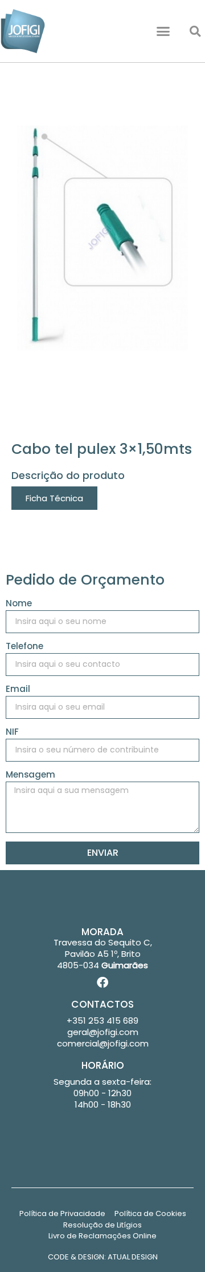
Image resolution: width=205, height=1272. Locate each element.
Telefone (24, 647)
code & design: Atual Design (103, 1256)
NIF (12, 732)
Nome (19, 604)
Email (18, 690)
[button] (163, 31)
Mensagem (30, 775)
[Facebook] (102, 982)
